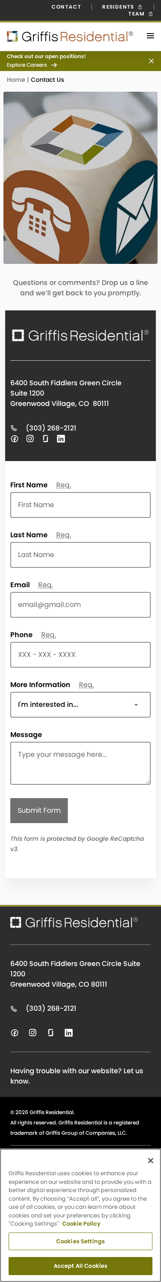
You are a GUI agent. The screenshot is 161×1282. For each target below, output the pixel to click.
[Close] (150, 1160)
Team (137, 13)
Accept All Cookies (80, 1266)
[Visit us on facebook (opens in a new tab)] (14, 1033)
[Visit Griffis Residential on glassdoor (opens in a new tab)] (45, 439)
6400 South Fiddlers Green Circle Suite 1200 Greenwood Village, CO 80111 (75, 974)
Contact (66, 6)
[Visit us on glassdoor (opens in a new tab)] (50, 1033)
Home (17, 79)
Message (26, 735)
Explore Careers (27, 65)
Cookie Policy (81, 1224)
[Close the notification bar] (148, 61)
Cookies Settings (80, 1241)
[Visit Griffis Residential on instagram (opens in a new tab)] (30, 439)
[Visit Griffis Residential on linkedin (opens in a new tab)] (61, 439)
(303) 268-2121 (50, 428)
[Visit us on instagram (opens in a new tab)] (32, 1033)
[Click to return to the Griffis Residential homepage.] (67, 36)
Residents (119, 6)
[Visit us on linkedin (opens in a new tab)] (68, 1033)
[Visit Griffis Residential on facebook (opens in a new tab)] (14, 439)
